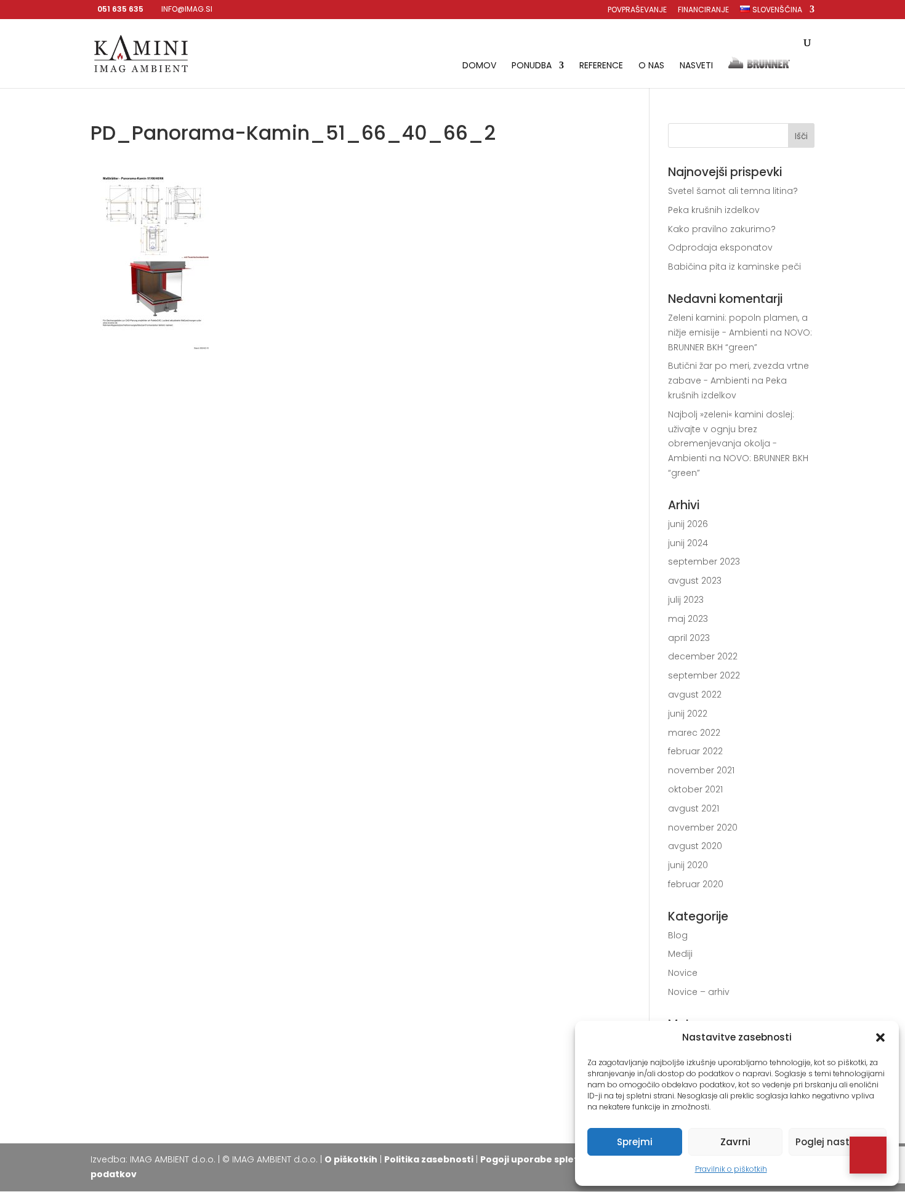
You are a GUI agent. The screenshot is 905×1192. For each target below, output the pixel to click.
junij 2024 (688, 543)
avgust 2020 (695, 846)
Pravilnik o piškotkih (731, 1169)
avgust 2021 (693, 808)
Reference (601, 66)
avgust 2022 (695, 694)
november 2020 (703, 827)
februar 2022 (695, 751)
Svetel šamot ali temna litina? (733, 191)
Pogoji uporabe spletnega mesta (557, 1159)
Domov (479, 66)
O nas (651, 66)
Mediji (680, 954)
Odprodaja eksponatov (720, 247)
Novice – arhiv (699, 992)
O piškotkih (350, 1159)
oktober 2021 (695, 789)
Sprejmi (635, 1141)
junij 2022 (687, 713)
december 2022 (703, 656)
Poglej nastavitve (837, 1141)
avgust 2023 (695, 580)
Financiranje (703, 10)
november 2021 (701, 770)
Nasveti (696, 66)
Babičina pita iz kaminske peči (734, 266)
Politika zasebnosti (428, 1159)
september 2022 (704, 675)
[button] (880, 1037)
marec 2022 (694, 733)
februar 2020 (695, 884)
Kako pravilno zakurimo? (722, 229)
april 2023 (689, 638)
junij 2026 (688, 524)
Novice (683, 973)
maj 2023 (688, 619)
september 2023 (704, 561)
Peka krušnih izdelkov (714, 210)
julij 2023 (686, 600)
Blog (678, 935)
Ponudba (532, 66)
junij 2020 (688, 865)
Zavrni (735, 1141)
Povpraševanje (637, 10)
